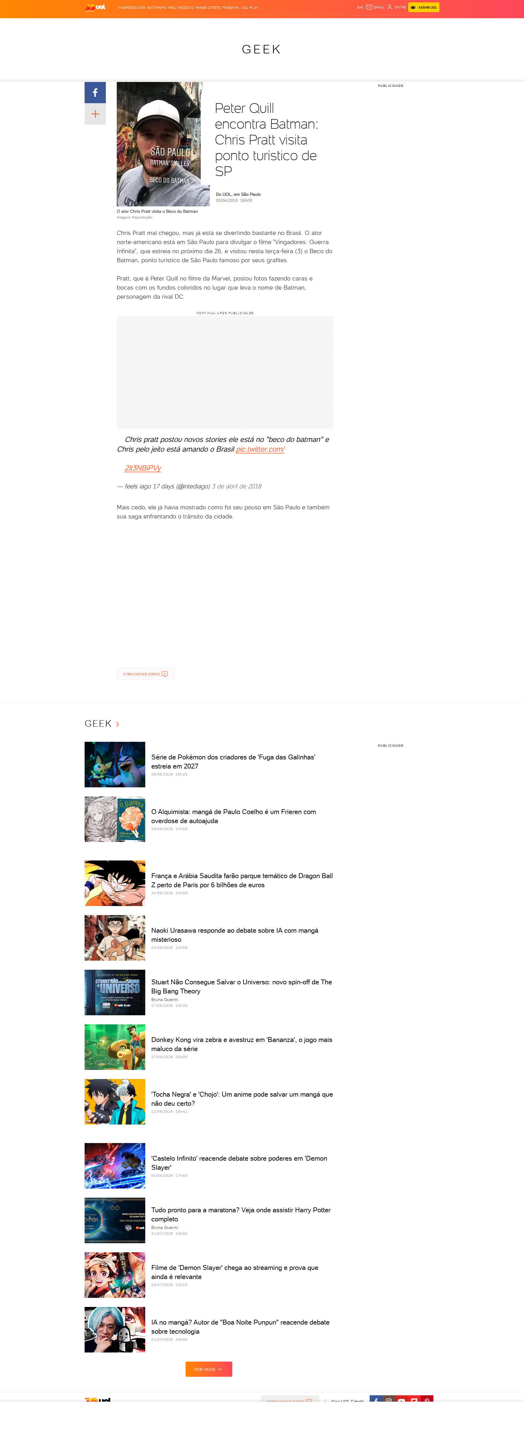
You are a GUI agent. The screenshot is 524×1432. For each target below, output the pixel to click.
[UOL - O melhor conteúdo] (95, 8)
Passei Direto (208, 7)
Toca (403, 24)
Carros (192, 24)
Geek (262, 49)
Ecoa (331, 24)
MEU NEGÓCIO (181, 7)
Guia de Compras (429, 24)
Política (173, 24)
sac (360, 7)
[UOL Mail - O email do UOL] (375, 7)
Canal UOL (348, 24)
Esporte (248, 24)
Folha (231, 24)
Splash (266, 24)
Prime (390, 24)
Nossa (368, 24)
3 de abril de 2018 (236, 486)
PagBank (231, 7)
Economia (212, 24)
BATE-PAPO (156, 7)
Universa (286, 24)
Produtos (96, 24)
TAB (379, 24)
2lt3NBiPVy (143, 467)
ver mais (205, 1369)
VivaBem (306, 24)
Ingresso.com (132, 7)
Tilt (320, 24)
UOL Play (249, 7)
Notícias (153, 24)
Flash (115, 24)
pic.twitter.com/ (260, 449)
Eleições (132, 24)
